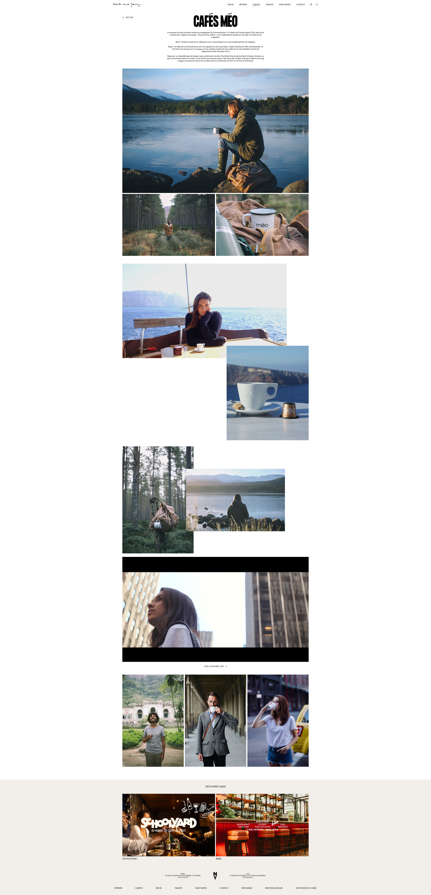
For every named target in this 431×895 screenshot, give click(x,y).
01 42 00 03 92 (183, 877)
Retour (129, 17)
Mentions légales (274, 888)
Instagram (247, 888)
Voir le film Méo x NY (214, 666)
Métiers (243, 4)
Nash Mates (285, 4)
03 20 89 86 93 (248, 877)
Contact (300, 4)
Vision (231, 4)
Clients (256, 4)
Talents (270, 4)
